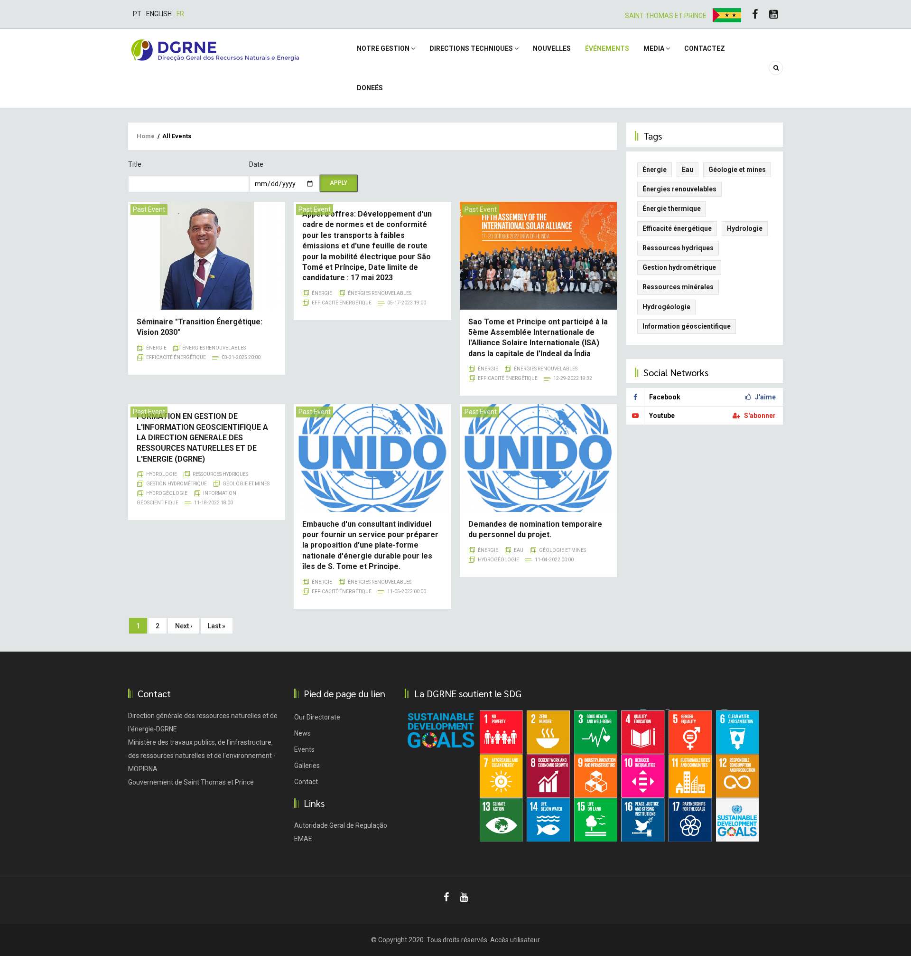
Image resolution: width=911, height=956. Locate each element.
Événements (607, 48)
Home (146, 136)
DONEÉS (370, 88)
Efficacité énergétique (176, 357)
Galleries (307, 765)
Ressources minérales (678, 287)
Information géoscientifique (686, 326)
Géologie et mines (246, 483)
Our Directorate (317, 717)
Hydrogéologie (166, 493)
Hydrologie (161, 474)
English (159, 14)
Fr (180, 14)
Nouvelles (552, 48)
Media (654, 48)
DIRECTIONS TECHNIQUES (471, 48)
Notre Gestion (384, 48)
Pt (137, 14)
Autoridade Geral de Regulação (340, 825)
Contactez (704, 48)
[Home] (215, 49)
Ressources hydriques (220, 474)
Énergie (156, 347)
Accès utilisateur (515, 940)
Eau (518, 550)
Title (134, 164)
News (302, 733)
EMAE (303, 838)
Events (304, 749)
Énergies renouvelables (214, 347)
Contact (306, 782)
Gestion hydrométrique (176, 483)
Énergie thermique (671, 208)
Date (256, 164)
